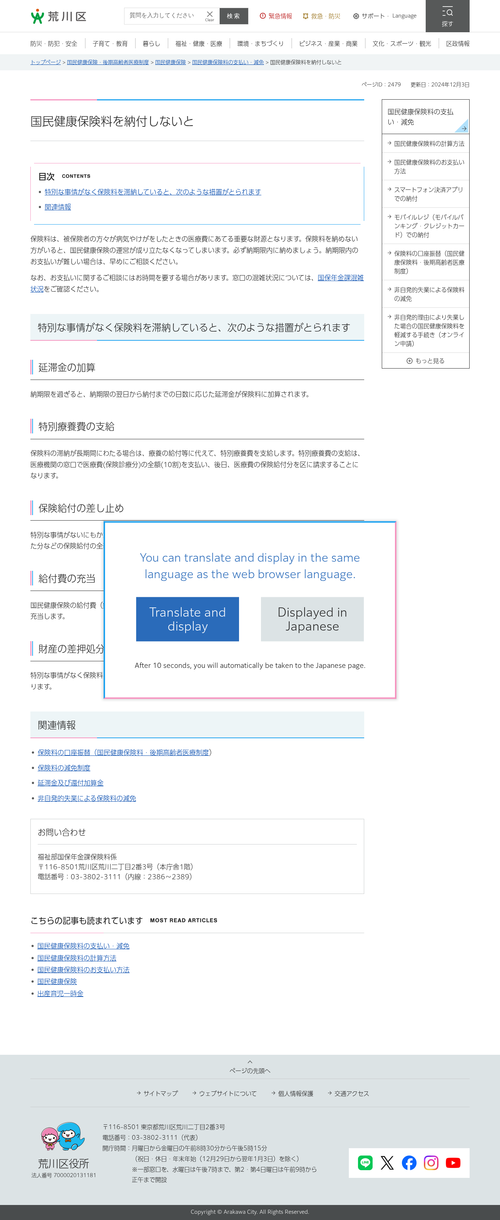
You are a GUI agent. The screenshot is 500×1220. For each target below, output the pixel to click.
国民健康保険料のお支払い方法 (83, 969)
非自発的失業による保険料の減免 (87, 798)
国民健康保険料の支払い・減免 (228, 62)
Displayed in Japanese (312, 619)
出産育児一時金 (60, 993)
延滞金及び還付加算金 (71, 783)
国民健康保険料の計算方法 (76, 958)
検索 (234, 16)
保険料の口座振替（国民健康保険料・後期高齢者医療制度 (123, 752)
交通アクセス (352, 1094)
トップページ (45, 62)
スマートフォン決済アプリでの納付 (428, 194)
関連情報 (58, 207)
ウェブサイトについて (228, 1094)
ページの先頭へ (250, 1071)
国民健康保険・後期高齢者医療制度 (108, 62)
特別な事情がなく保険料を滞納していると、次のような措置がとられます (153, 192)
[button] (276, 16)
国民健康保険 (170, 62)
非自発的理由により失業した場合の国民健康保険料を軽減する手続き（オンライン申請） (429, 330)
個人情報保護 (295, 1094)
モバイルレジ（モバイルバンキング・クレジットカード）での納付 (429, 226)
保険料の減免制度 (64, 768)
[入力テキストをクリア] (209, 16)
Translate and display (187, 619)
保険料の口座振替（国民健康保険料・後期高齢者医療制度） (429, 262)
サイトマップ (160, 1094)
